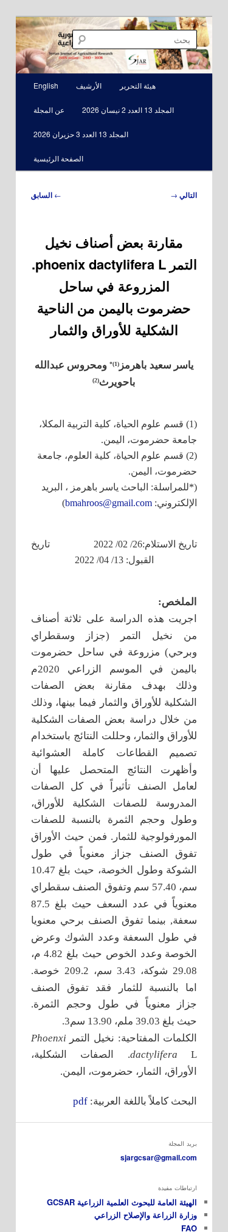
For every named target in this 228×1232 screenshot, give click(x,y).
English (45, 85)
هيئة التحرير (138, 85)
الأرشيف (89, 85)
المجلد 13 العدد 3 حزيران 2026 (80, 134)
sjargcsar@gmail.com (158, 1157)
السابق (46, 194)
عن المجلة (48, 109)
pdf (80, 1101)
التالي (183, 194)
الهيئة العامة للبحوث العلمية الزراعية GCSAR (122, 1202)
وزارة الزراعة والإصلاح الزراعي (145, 1214)
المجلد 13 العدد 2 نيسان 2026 (128, 109)
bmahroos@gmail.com (108, 503)
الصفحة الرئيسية (58, 158)
